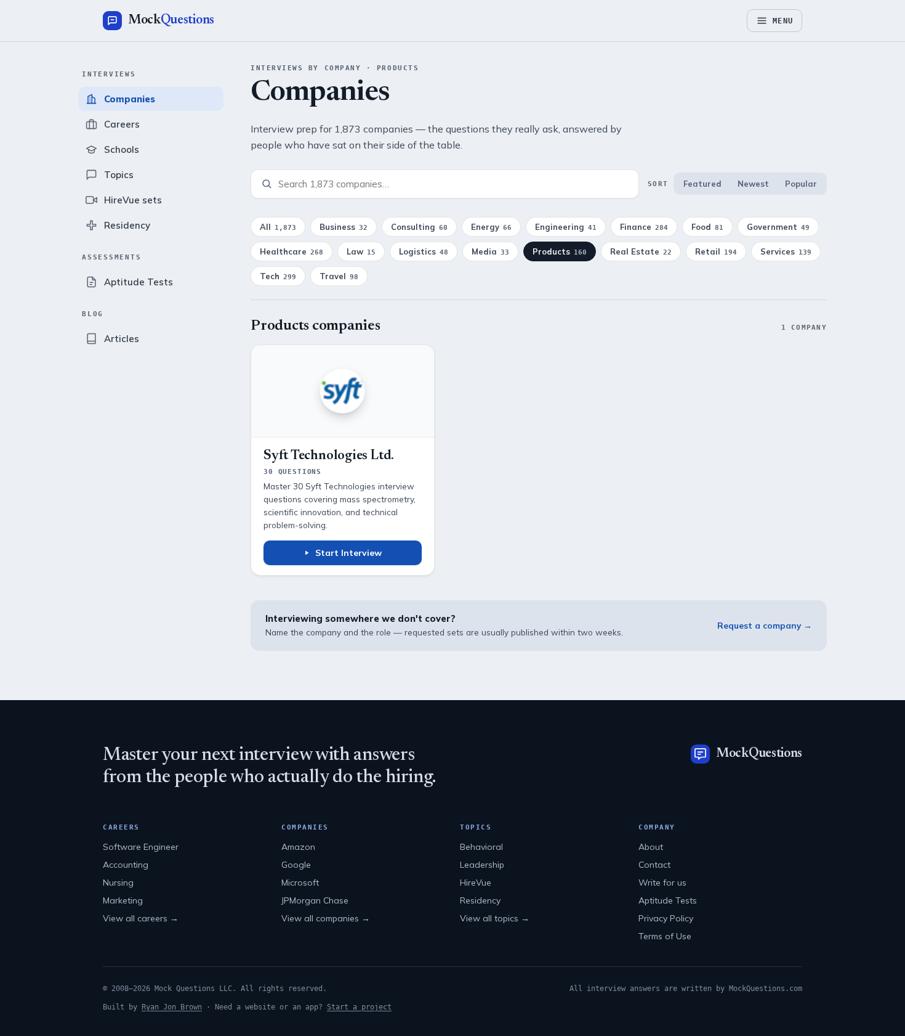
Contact (654, 864)
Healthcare (291, 251)
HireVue (475, 882)
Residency (480, 900)
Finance (644, 227)
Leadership (482, 864)
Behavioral (481, 846)
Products (560, 251)
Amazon (298, 846)
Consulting (419, 227)
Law (361, 251)
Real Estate (641, 251)
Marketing (123, 900)
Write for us (662, 882)
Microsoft (300, 882)
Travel (339, 276)
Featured (702, 184)
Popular (801, 184)
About (650, 846)
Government (778, 227)
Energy (491, 227)
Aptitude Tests (667, 900)
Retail (716, 251)
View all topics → (494, 918)
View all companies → (325, 918)
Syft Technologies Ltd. (328, 456)
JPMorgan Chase (314, 900)
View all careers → (141, 918)
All (278, 227)
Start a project (359, 1007)
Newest (753, 184)
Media (490, 251)
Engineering (566, 227)
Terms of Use (664, 936)
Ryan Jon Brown (172, 1007)
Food (707, 227)
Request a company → (764, 625)
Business (344, 227)
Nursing (118, 882)
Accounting (125, 864)
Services (785, 251)
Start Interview (348, 552)
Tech (278, 276)
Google (296, 864)
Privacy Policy (665, 918)
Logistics (423, 251)
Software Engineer (141, 846)
